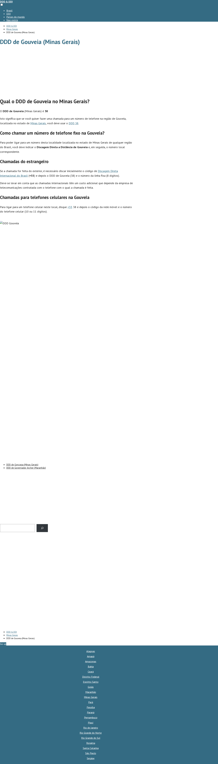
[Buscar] (42, 528)
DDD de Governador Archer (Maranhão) (26, 467)
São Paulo (90, 753)
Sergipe (90, 758)
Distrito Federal (90, 676)
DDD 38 (73, 123)
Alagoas (90, 651)
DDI (8, 13)
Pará (90, 702)
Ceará (91, 671)
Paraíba (91, 707)
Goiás (91, 686)
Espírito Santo (90, 681)
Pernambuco (90, 717)
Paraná (90, 712)
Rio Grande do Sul (90, 737)
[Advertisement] (67, 72)
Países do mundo (15, 16)
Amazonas (90, 661)
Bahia (91, 666)
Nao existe (12, 20)
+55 (70, 207)
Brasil (9, 10)
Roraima (90, 743)
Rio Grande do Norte (91, 732)
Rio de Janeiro (90, 727)
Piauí (90, 722)
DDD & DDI (6, 1)
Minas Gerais (38, 123)
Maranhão (90, 692)
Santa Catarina (91, 748)
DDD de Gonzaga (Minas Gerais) (22, 464)
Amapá (90, 656)
